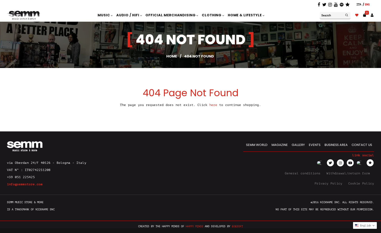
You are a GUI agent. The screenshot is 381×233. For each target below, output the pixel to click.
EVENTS (314, 145)
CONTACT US (362, 145)
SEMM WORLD (256, 145)
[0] (364, 15)
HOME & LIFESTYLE (245, 15)
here (213, 105)
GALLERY (298, 145)
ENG (367, 4)
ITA (358, 4)
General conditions (303, 173)
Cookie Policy (361, 183)
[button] (365, 225)
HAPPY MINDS (194, 226)
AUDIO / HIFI (128, 15)
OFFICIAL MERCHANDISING (170, 15)
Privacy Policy (329, 183)
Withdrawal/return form (349, 173)
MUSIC (104, 15)
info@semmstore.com (25, 184)
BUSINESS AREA (336, 145)
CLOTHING (212, 15)
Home (171, 56)
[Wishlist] (356, 15)
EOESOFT (237, 226)
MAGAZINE (279, 145)
